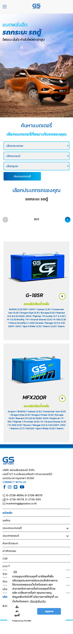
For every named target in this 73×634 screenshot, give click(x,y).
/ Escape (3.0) (47, 313)
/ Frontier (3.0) (30, 421)
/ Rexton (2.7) (17, 428)
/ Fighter (36, 316)
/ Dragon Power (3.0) (42, 415)
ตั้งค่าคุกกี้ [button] (17, 611)
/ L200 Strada (35, 323)
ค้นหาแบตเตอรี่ (22, 176)
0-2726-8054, (15, 495)
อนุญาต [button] (49, 611)
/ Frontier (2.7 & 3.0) (53, 316)
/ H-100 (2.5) (59, 319)
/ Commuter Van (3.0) (53, 411)
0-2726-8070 (33, 495)
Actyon (12, 411)
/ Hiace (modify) (17, 323)
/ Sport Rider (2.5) (31, 326)
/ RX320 (29, 428)
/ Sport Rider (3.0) (44, 428)
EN (15, 572)
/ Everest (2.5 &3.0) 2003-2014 (31, 418)
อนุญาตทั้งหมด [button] (29, 611)
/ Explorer (54, 418)
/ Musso (26, 425)
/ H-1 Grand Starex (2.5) (38, 319)
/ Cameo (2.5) (42, 309)
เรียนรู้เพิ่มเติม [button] (38, 601)
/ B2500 (21, 411)
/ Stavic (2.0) (48, 326)
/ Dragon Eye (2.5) (29, 313)
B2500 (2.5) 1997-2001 (22, 309)
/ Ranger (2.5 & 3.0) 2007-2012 (48, 425)
